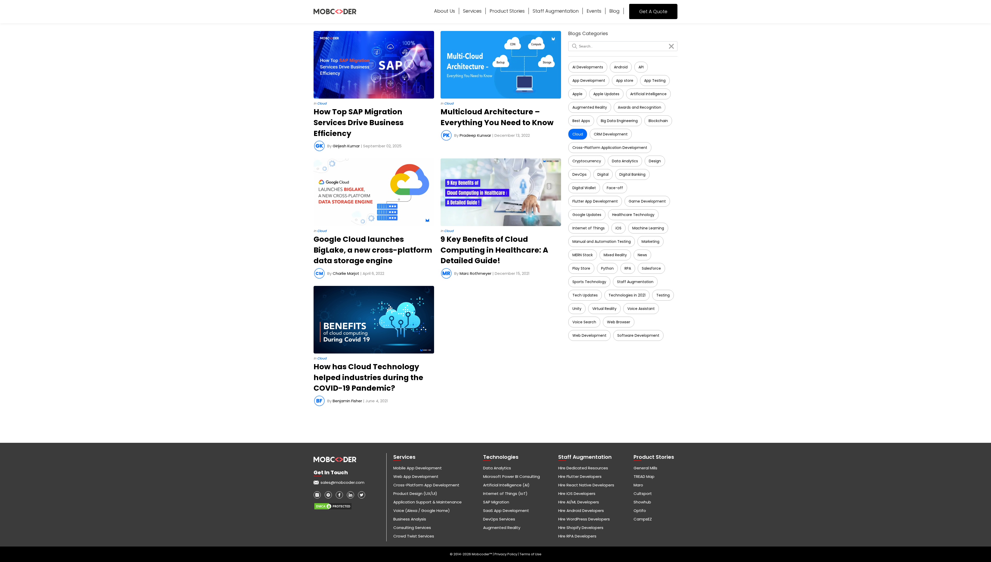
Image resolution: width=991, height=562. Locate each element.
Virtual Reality (604, 308)
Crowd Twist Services (413, 536)
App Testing (655, 80)
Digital (603, 174)
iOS (618, 228)
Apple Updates (606, 94)
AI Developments (587, 67)
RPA (628, 268)
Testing (663, 295)
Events (594, 11)
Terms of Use (530, 554)
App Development (588, 80)
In (320, 103)
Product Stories (507, 11)
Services (472, 11)
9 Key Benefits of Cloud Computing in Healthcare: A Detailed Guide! (494, 250)
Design (655, 161)
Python (607, 268)
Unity (576, 308)
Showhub (642, 502)
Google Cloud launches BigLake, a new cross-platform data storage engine (373, 250)
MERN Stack (582, 255)
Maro (638, 485)
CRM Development (611, 134)
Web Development (589, 335)
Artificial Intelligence (648, 94)
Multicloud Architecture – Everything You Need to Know (497, 117)
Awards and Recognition (639, 107)
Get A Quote (653, 11)
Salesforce (651, 268)
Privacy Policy (506, 554)
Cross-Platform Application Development (609, 147)
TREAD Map (644, 476)
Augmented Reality (589, 107)
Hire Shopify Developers (580, 527)
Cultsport (643, 493)
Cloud (577, 134)
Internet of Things (588, 228)
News (642, 255)
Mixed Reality (615, 255)
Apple (577, 94)
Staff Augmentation (556, 11)
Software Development (638, 335)
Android (621, 67)
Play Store (581, 268)
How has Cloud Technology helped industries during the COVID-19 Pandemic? (368, 377)
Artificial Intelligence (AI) (506, 485)
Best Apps (581, 120)
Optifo (640, 510)
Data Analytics (625, 161)
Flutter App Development (595, 201)
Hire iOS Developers (576, 493)
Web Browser (618, 322)
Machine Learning (648, 228)
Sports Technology (589, 281)
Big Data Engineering (619, 120)
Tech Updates (585, 295)
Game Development (647, 201)
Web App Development (415, 476)
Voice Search (584, 322)
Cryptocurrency (586, 161)
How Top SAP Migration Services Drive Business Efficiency (359, 122)
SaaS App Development (506, 510)
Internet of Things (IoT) (505, 493)
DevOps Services (499, 519)
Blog (614, 11)
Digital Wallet (584, 187)
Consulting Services (412, 527)
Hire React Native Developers (586, 485)
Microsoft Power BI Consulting (511, 476)
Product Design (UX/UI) (415, 493)
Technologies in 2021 (627, 295)
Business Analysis (409, 519)
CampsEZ (643, 519)
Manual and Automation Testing (601, 241)
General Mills (645, 468)
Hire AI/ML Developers (578, 502)
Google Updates (586, 214)
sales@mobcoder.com (342, 482)
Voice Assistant (641, 308)
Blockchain (658, 120)
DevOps (579, 174)
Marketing (650, 241)
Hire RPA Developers (577, 536)
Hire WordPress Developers (584, 519)
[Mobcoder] (335, 11)
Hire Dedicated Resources (583, 468)
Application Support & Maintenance (427, 502)
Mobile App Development (417, 468)
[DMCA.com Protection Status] (333, 504)
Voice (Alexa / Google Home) (421, 510)
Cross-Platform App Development (426, 485)
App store (624, 80)
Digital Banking (632, 174)
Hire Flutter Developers (580, 476)
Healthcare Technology (633, 214)
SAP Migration (496, 502)
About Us (444, 11)
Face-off (615, 187)
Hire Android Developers (581, 510)
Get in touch (331, 472)
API (641, 67)
